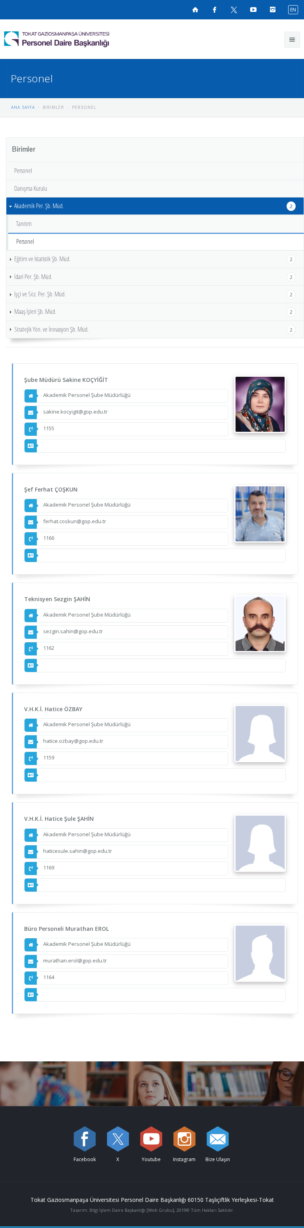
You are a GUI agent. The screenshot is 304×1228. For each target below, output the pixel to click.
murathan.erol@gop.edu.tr (75, 960)
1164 (48, 977)
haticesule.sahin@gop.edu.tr (77, 850)
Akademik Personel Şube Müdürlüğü (87, 395)
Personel (23, 170)
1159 (48, 757)
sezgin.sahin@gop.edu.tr (73, 631)
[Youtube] (151, 1139)
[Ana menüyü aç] (292, 39)
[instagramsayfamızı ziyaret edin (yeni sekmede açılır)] (272, 9)
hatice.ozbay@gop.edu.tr (73, 740)
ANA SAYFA (23, 107)
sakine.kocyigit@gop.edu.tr (75, 411)
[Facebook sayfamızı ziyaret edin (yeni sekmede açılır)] (214, 9)
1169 (48, 867)
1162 (48, 647)
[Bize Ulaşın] (217, 1139)
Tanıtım (24, 223)
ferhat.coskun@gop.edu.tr (74, 521)
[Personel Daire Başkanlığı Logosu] (77, 39)
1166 (48, 537)
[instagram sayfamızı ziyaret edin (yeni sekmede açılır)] (184, 1139)
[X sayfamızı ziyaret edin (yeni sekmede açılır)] (233, 9)
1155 (48, 428)
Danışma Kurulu (30, 188)
